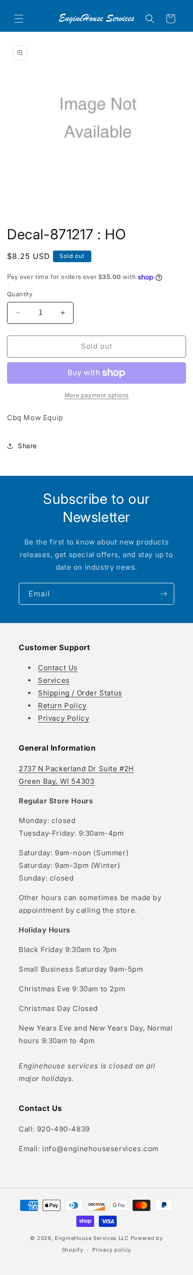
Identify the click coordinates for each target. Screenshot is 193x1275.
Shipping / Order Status (80, 692)
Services (54, 680)
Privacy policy (111, 1249)
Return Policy (62, 705)
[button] (18, 18)
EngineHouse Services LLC (92, 1238)
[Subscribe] (163, 594)
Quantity (19, 294)
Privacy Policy (63, 718)
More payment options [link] (97, 395)
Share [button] (27, 446)
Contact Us (58, 667)
